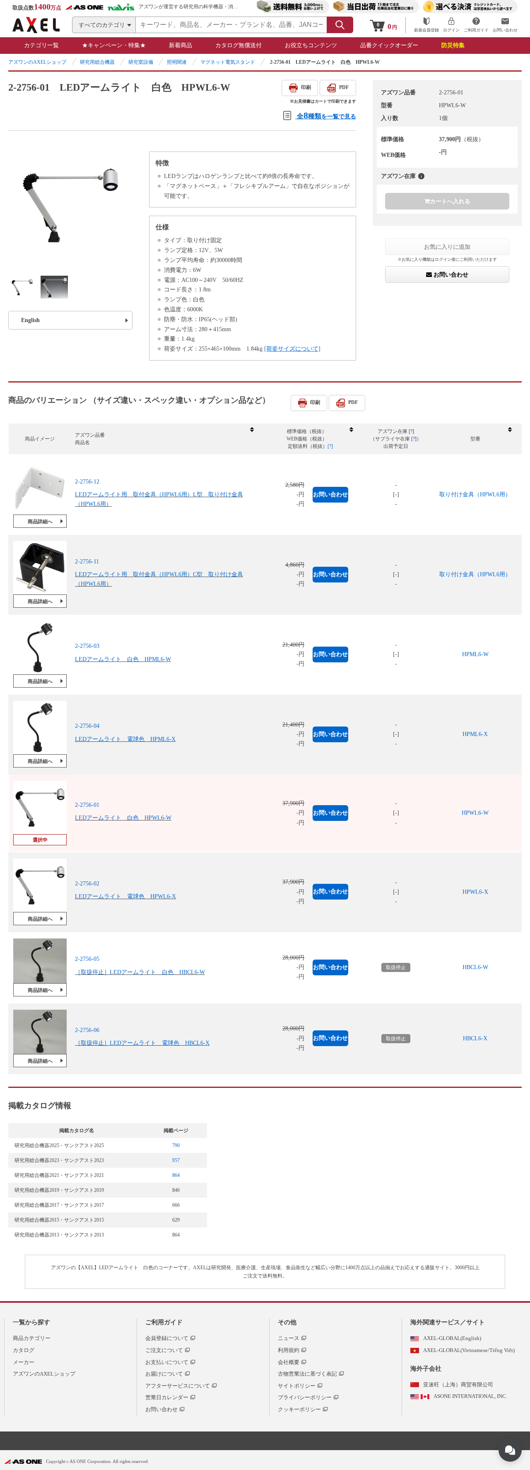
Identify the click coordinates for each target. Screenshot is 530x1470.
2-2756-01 (87, 805)
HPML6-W (475, 654)
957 (176, 1160)
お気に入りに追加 (447, 246)
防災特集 (453, 45)
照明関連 (177, 62)
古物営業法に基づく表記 (307, 1374)
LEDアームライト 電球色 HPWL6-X (125, 897)
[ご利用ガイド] (476, 25)
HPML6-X (475, 734)
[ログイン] (451, 25)
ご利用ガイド (164, 1322)
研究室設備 (140, 62)
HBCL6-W (475, 967)
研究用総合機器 (97, 62)
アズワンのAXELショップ (37, 62)
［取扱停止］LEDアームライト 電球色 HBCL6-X (142, 1043)
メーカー (23, 1362)
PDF (344, 87)
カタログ (23, 1350)
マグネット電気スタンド (227, 62)
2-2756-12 (87, 482)
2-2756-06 (87, 1030)
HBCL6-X (475, 1038)
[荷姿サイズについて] (292, 349)
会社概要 (288, 1362)
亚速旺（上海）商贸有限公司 (458, 1384)
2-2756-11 (87, 561)
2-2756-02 (87, 884)
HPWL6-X (475, 892)
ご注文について (164, 1350)
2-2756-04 (87, 726)
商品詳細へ (40, 521)
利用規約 (288, 1350)
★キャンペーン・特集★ (114, 45)
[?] (421, 176)
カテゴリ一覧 (41, 45)
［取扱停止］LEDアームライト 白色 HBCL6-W (140, 972)
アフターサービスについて (177, 1386)
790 (176, 1145)
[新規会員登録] (426, 25)
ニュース (288, 1338)
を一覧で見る (326, 115)
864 (176, 1175)
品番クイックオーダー (389, 45)
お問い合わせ (450, 274)
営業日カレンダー (166, 1397)
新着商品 (180, 45)
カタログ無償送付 (238, 45)
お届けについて (164, 1374)
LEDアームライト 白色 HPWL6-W (123, 818)
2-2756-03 (87, 646)
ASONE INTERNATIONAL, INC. (470, 1396)
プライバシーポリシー (305, 1397)
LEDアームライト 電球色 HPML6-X (125, 739)
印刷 (306, 87)
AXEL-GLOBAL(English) (452, 1338)
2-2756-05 (87, 959)
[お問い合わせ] (505, 25)
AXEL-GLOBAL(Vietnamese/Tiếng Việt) (469, 1350)
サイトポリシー (297, 1386)
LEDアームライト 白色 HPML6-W (123, 659)
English (30, 320)
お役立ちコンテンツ (311, 45)
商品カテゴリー (32, 1338)
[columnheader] (164, 439)
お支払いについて (166, 1362)
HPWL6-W (475, 813)
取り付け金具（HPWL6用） (475, 494)
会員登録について (166, 1338)
